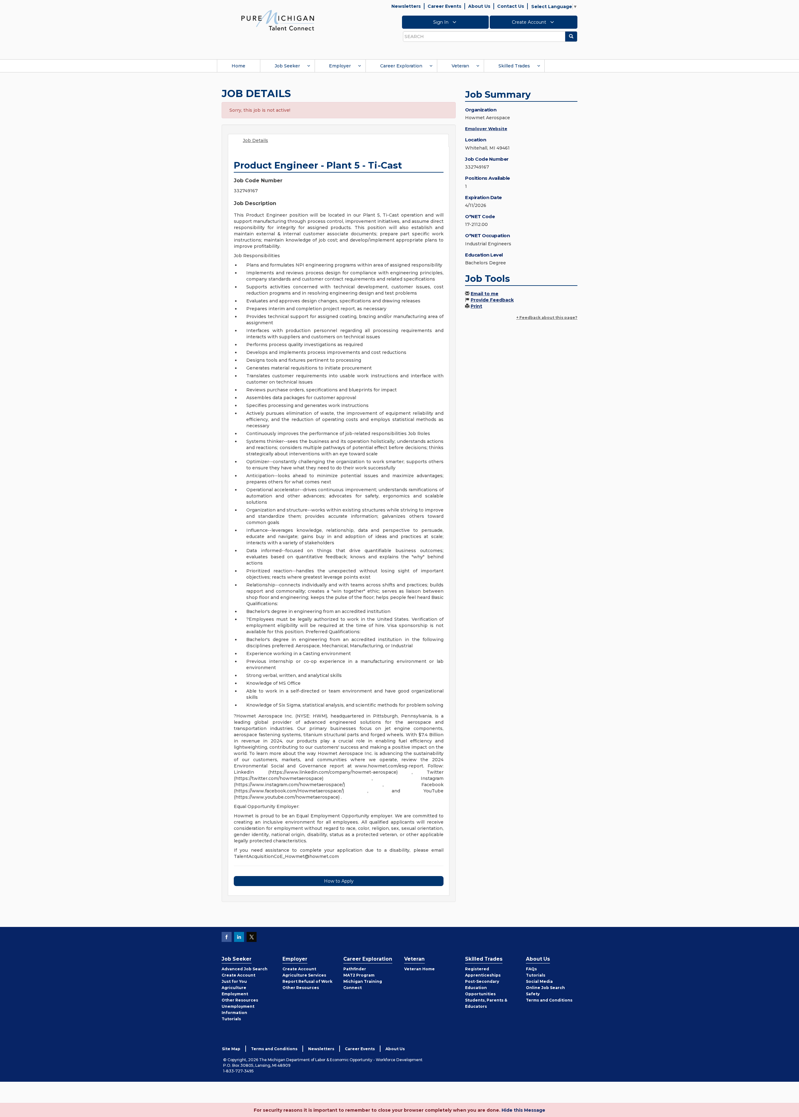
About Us (479, 6)
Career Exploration (401, 66)
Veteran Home (419, 969)
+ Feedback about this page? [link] (546, 317)
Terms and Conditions (549, 1000)
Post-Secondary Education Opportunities (482, 987)
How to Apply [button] (339, 881)
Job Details (255, 140)
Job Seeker (287, 66)
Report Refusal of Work (307, 981)
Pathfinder (354, 969)
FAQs (531, 969)
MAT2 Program (359, 975)
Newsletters (406, 6)
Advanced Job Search (244, 969)
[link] (277, 20)
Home (238, 66)
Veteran (460, 66)
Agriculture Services (304, 975)
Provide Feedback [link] (492, 300)
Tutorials (231, 1019)
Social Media (539, 981)
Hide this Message (523, 1110)
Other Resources (240, 1000)
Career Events (444, 6)
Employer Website (486, 128)
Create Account (529, 22)
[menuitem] (238, 66)
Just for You (234, 981)
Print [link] (476, 306)
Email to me (484, 293)
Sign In (441, 22)
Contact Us (510, 6)
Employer (340, 66)
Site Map (231, 1048)
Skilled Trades (514, 66)
